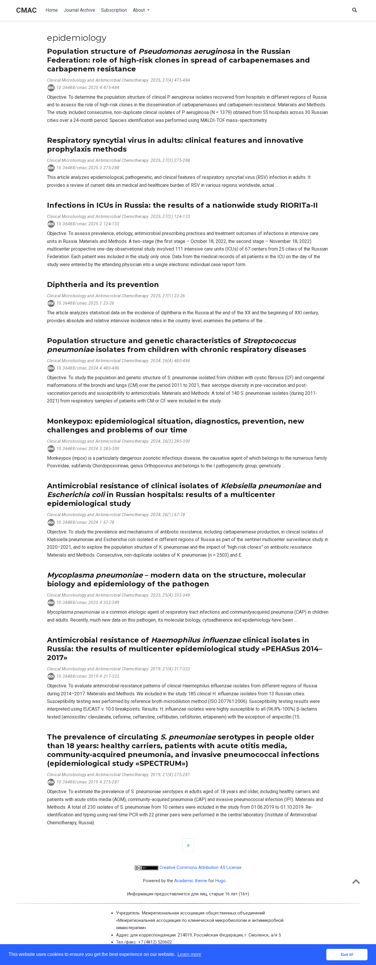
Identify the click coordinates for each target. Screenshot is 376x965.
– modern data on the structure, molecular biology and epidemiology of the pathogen (176, 579)
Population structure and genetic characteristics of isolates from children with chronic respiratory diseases (176, 345)
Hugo (220, 880)
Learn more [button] (189, 954)
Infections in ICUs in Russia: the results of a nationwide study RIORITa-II (182, 205)
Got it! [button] (347, 954)
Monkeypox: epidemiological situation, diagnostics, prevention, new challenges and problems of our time (175, 425)
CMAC (26, 10)
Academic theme (190, 880)
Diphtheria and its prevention (103, 284)
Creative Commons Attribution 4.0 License (199, 867)
